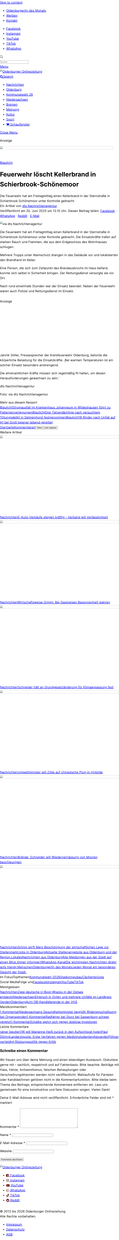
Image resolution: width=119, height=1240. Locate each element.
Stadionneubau (71, 977)
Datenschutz (15, 1229)
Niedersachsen (17, 99)
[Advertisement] (59, 328)
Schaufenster (19, 124)
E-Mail (34, 216)
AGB (9, 1234)
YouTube (12, 38)
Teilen (39, 428)
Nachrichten (15, 84)
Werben (12, 15)
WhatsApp (13, 48)
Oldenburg (14, 89)
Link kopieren (50, 428)
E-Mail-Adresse (12, 1143)
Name (5, 1135)
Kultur (10, 114)
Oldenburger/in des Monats (26, 10)
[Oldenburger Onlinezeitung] (21, 1167)
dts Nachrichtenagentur (39, 206)
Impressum (14, 1224)
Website (6, 1151)
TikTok (11, 43)
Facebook (13, 28)
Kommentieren (24, 427)
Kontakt (11, 20)
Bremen (12, 104)
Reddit (22, 216)
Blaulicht (6, 163)
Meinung (12, 109)
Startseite (7, 427)
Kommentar (9, 1127)
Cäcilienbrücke (93, 977)
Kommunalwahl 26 (19, 94)
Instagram (13, 33)
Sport (10, 119)
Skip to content (11, 2)
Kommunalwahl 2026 (44, 977)
